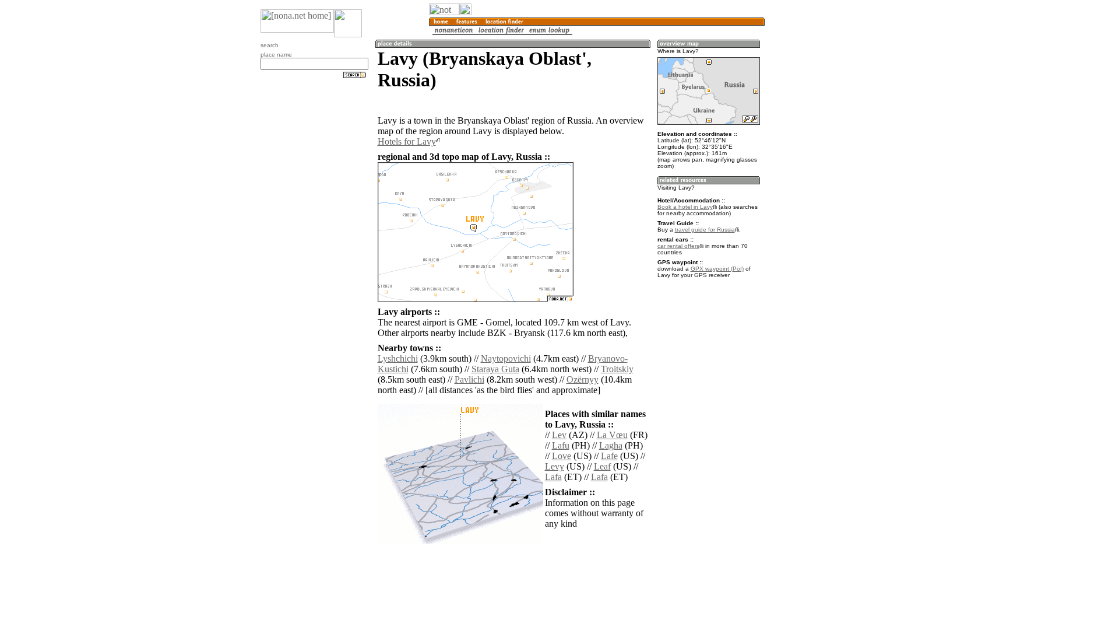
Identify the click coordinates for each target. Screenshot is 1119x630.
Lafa (553, 477)
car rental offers (678, 246)
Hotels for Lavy (407, 141)
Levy (554, 466)
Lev (559, 435)
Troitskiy (617, 369)
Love (561, 456)
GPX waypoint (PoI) (717, 268)
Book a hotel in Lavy (685, 207)
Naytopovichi (506, 358)
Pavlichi (469, 379)
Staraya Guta (495, 369)
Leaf (602, 466)
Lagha (610, 445)
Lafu (560, 445)
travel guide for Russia (705, 229)
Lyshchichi (398, 358)
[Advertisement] (820, 193)
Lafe (609, 456)
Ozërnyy (582, 379)
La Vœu (612, 435)
